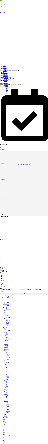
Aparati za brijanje (5, 440)
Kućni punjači (6, 95)
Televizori (5, 351)
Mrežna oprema (4, 363)
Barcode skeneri (6, 394)
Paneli (6, 382)
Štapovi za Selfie (7, 404)
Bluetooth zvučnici (8, 338)
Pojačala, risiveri (7, 356)
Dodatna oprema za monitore (7, 328)
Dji (1, 163)
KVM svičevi (5, 387)
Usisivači (4, 432)
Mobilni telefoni (5, 80)
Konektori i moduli (6, 378)
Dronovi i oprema (20, 84)
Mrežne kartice (7, 366)
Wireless (5, 364)
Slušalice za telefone (8, 411)
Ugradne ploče (5, 416)
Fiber (4, 369)
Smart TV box (7, 362)
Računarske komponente (5, 307)
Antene (6, 365)
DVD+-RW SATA (8, 323)
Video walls (5, 360)
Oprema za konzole (6, 348)
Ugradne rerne (5, 415)
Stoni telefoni (6, 86)
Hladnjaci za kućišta (8, 319)
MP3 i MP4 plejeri (8, 357)
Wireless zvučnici (7, 339)
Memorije (5, 312)
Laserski (5, 389)
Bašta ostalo (4, 430)
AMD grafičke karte (8, 317)
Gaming (4, 343)
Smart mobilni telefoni (5, 79)
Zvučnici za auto (7, 358)
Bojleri (3, 420)
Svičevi (5, 368)
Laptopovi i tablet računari (6, 304)
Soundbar (7, 354)
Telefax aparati (6, 88)
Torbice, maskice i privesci (7, 92)
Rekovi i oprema (6, 380)
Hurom (3, 427)
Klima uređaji (4, 414)
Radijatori (5, 78)
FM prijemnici (7, 355)
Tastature (5, 329)
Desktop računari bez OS (7, 302)
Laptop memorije (7, 313)
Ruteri (6, 367)
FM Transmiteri (7, 359)
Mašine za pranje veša (5, 417)
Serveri (3, 399)
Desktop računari (5, 301)
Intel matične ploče (8, 309)
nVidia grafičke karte (8, 316)
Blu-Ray (7, 325)
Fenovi (3, 439)
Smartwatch (5, 407)
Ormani (6, 381)
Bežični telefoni (6, 85)
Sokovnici (4, 434)
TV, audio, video (5, 350)
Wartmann (4, 425)
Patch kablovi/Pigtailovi (8, 372)
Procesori (5, 310)
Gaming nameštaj (6, 347)
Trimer (4, 68)
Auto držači (7, 403)
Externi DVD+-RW (8, 324)
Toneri (6, 396)
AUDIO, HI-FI (6, 353)
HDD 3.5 (7, 315)
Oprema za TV (6, 361)
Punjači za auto (6, 93)
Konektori (7, 379)
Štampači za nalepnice (6, 393)
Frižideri (4, 65)
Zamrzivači (4, 419)
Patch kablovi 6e (7, 376)
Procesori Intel (7, 311)
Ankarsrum (4, 424)
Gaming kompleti (6, 345)
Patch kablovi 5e (7, 375)
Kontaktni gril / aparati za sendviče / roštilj (4, 75)
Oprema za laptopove (6, 305)
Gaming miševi (6, 344)
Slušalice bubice (7, 333)
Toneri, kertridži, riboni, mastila (7, 395)
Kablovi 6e (7, 374)
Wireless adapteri (7, 75)
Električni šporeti (5, 418)
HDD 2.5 (7, 342)
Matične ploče (5, 308)
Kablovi (6, 371)
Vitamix (4, 426)
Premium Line (3, 423)
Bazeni (3, 431)
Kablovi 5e (7, 373)
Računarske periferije (5, 327)
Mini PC (4, 303)
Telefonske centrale (6, 412)
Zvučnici (5, 335)
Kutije (6, 385)
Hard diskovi (5, 314)
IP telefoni (6, 89)
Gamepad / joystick (6, 349)
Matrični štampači (6, 390)
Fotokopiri (5, 392)
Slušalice (7, 334)
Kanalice (7, 384)
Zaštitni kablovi (6, 340)
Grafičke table (5, 332)
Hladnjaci (5, 318)
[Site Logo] (1, 6)
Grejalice (5, 422)
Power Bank (6, 83)
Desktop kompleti (8, 330)
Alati (3, 66)
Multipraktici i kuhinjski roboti (6, 435)
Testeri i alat (7, 386)
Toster (3, 437)
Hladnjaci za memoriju (8, 320)
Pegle (3, 73)
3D (4, 391)
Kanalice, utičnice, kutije (7, 383)
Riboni (6, 397)
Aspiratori (4, 421)
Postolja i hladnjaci (8, 322)
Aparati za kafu (4, 436)
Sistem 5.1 (7, 337)
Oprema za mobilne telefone (5, 82)
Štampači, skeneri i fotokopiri (6, 388)
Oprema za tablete (6, 306)
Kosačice (4, 429)
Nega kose (3, 71)
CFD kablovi (7, 377)
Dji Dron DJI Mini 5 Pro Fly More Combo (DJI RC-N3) (24, 164)
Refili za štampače (8, 398)
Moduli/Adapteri (7, 370)
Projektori (7, 352)
